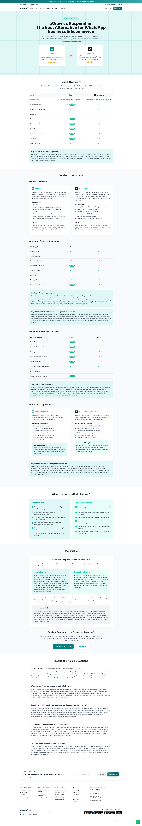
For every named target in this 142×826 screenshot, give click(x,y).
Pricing (57, 8)
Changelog (76, 790)
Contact (75, 801)
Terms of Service (72, 820)
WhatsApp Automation (26, 790)
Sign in (120, 4)
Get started (117, 8)
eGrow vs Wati (59, 787)
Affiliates (75, 792)
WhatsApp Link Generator (45, 798)
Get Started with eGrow (63, 646)
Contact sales (107, 8)
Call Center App (24, 797)
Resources (64, 8)
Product (38, 8)
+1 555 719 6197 (95, 793)
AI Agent (22, 794)
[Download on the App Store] (88, 812)
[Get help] (138, 822)
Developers (76, 797)
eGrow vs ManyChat (60, 790)
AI (52, 8)
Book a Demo (82, 646)
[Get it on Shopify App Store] (109, 812)
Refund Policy (80, 820)
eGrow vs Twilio (59, 794)
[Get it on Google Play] (98, 812)
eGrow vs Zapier (59, 792)
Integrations (46, 8)
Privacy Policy (63, 820)
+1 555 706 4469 (95, 789)
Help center (76, 794)
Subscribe (112, 774)
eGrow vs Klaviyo (60, 797)
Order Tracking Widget (44, 787)
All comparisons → (60, 799)
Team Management (25, 787)
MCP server (76, 799)
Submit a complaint (96, 800)
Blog (74, 787)
